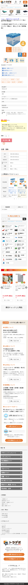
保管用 (12, 79)
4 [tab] (21, 199)
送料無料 (20, 82)
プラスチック (5, 79)
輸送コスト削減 (6, 82)
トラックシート (18, 7)
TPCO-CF (20, 187)
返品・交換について (6, 505)
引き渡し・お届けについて (10, 73)
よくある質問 (5, 517)
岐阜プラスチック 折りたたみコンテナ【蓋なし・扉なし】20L (13, 191)
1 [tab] (14, 199)
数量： (3, 135)
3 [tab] (18, 199)
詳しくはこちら (15, 340)
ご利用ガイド (5, 499)
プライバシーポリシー (7, 528)
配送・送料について (8, 68)
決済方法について (8, 70)
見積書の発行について (9, 75)
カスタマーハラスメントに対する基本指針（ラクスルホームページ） (14, 534)
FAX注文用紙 (5, 515)
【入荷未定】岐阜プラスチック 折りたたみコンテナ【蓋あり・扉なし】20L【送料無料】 (14, 20)
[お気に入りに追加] (4, 143)
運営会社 (4, 526)
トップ (2, 18)
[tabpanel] (13, 187)
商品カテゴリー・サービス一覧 (12, 18)
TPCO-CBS (11, 187)
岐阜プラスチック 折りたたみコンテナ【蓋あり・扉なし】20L (22, 191)
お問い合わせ (5, 513)
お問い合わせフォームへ (15, 554)
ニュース (4, 525)
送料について (5, 504)
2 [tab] (16, 199)
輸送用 (13, 82)
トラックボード (10, 7)
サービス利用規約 (6, 531)
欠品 (18, 79)
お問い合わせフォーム (15, 426)
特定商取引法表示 (6, 530)
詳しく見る (7, 300)
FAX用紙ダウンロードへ (14, 440)
